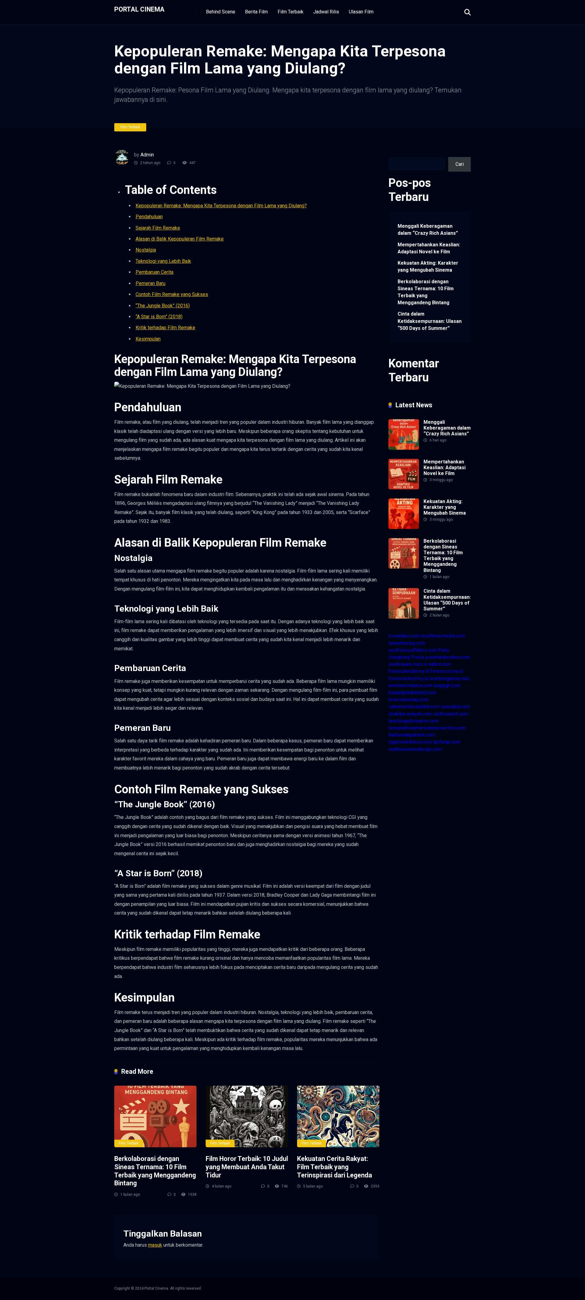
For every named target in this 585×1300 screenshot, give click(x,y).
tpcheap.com (446, 742)
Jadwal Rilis (326, 12)
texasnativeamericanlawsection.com (427, 728)
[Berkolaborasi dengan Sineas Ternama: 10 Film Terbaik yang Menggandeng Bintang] (155, 1117)
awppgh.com (447, 685)
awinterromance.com (410, 685)
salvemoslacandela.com (414, 706)
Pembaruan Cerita (154, 272)
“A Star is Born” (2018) (159, 317)
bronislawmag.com (408, 699)
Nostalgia (146, 250)
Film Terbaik (290, 12)
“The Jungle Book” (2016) (163, 306)
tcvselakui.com (404, 636)
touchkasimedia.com (443, 636)
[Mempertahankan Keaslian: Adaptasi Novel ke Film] (403, 488)
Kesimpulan (148, 339)
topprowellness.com (410, 742)
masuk (155, 1245)
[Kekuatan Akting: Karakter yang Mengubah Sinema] (403, 527)
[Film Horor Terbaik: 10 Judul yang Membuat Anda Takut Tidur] (247, 1117)
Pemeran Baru (150, 283)
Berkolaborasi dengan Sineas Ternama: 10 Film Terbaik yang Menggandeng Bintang (155, 1171)
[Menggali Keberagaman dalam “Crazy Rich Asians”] (403, 448)
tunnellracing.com (406, 643)
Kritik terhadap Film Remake (165, 327)
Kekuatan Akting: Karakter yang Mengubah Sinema (428, 266)
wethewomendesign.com (415, 749)
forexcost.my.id (447, 671)
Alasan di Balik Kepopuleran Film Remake (180, 239)
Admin (147, 155)
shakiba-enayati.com (410, 714)
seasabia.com (455, 706)
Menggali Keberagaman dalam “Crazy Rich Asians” (428, 229)
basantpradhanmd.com (412, 692)
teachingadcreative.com (413, 721)
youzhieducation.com (447, 657)
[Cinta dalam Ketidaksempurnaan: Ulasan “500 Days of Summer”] (403, 617)
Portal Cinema (139, 8)
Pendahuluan (149, 217)
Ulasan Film (361, 12)
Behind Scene (220, 12)
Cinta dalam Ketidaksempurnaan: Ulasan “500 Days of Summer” (430, 321)
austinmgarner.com (450, 678)
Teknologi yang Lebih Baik (163, 261)
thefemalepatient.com (411, 735)
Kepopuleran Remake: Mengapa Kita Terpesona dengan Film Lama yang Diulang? (221, 206)
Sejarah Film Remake (158, 228)
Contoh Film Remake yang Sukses (172, 294)
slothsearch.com (450, 714)
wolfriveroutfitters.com (412, 650)
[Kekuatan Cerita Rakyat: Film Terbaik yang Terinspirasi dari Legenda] (338, 1117)
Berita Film (256, 12)
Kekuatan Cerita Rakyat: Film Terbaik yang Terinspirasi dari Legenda (334, 1167)
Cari (392, 153)
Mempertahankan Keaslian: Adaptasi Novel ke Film (429, 248)
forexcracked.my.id (408, 678)
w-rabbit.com (437, 664)
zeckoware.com (405, 664)
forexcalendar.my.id (408, 671)
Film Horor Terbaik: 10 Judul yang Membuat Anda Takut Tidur (247, 1167)
